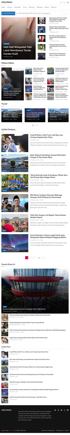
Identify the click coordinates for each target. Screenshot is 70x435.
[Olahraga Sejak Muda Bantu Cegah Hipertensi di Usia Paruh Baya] (41, 50)
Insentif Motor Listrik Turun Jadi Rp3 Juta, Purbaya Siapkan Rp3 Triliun (12, 93)
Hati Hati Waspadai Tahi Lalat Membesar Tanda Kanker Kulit (17, 50)
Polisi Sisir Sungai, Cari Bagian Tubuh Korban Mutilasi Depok (61, 80)
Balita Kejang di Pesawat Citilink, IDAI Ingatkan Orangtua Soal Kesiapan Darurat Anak (58, 19)
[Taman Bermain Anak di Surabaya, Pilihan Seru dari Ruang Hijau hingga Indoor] (50, 73)
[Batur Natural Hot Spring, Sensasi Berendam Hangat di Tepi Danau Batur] (28, 73)
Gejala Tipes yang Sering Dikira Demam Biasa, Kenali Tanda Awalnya (28, 337)
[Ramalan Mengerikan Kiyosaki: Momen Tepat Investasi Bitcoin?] (4, 327)
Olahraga (31, 7)
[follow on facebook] (55, 410)
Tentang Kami (60, 430)
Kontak (67, 430)
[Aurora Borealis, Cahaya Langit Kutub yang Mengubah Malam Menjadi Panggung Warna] (28, 91)
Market (46, 7)
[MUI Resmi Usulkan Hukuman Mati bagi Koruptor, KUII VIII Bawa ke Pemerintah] (28, 83)
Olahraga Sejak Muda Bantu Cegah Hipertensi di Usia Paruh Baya (57, 46)
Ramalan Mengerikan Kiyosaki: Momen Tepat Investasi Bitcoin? (27, 322)
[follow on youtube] (61, 410)
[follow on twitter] (64, 410)
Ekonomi (53, 7)
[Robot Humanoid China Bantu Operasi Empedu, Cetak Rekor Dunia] (50, 91)
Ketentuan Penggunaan (48, 430)
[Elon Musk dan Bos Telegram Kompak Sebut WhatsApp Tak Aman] (41, 41)
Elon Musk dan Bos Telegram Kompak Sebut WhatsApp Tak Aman (57, 37)
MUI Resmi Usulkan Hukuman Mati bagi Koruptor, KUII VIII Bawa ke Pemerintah (31, 374)
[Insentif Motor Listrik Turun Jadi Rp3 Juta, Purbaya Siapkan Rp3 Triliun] (12, 84)
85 (39, 257)
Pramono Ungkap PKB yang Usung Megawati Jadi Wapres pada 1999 (39, 95)
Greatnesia (12, 430)
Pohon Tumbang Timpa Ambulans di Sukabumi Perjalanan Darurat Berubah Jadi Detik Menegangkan (38, 330)
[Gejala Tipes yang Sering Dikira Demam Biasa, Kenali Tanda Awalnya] (4, 342)
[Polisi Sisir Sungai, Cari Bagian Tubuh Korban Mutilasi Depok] (50, 83)
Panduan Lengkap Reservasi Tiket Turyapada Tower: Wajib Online (24, 309)
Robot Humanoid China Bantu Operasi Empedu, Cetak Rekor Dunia (61, 89)
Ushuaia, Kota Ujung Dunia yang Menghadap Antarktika (58, 115)
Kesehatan (17, 7)
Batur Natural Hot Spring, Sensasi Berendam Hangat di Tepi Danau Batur (39, 71)
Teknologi (39, 7)
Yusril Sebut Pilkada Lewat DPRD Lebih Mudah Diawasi (32, 13)
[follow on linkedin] (68, 410)
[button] (60, 2)
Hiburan (9, 7)
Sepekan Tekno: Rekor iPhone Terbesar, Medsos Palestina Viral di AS (58, 28)
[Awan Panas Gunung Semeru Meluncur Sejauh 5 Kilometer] (41, 59)
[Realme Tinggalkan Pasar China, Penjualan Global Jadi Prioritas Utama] (50, 99)
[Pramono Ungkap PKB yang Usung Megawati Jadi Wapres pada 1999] (28, 99)
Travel (25, 7)
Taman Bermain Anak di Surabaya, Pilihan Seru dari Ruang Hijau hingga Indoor (61, 71)
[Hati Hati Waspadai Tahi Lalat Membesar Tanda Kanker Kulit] (33, 38)
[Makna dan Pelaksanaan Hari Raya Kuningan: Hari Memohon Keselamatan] (4, 320)
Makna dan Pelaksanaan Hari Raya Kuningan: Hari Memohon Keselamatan (30, 315)
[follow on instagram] (58, 410)
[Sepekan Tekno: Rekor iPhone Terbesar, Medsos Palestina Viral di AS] (41, 33)
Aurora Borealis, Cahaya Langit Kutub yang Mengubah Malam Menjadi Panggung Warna (39, 89)
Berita (3, 7)
